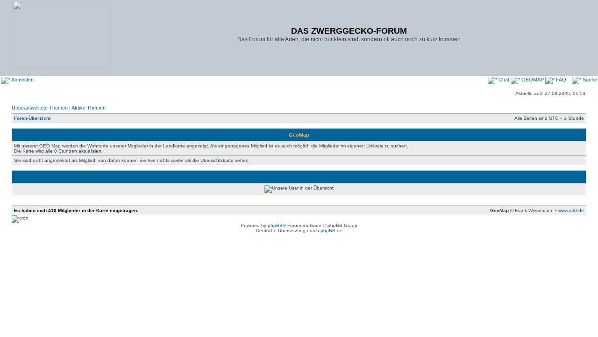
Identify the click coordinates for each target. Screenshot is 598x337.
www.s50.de (571, 210)
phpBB (275, 225)
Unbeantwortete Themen (40, 107)
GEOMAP (532, 79)
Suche (589, 79)
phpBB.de (331, 230)
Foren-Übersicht (32, 118)
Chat (504, 79)
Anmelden (22, 79)
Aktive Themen (88, 107)
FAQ (560, 79)
